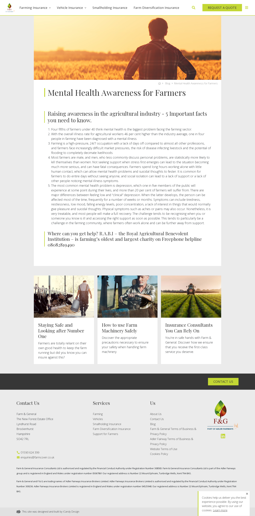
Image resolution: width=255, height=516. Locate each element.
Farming (98, 414)
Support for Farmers (105, 434)
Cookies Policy (159, 454)
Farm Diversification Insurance (156, 8)
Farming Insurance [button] (33, 8)
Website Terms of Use (163, 449)
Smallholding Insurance (109, 8)
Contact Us (157, 419)
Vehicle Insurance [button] (70, 8)
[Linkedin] (223, 436)
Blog (167, 83)
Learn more (220, 510)
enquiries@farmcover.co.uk (37, 457)
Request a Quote (222, 8)
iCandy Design (71, 511)
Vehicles (98, 419)
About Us (156, 414)
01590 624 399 (29, 452)
